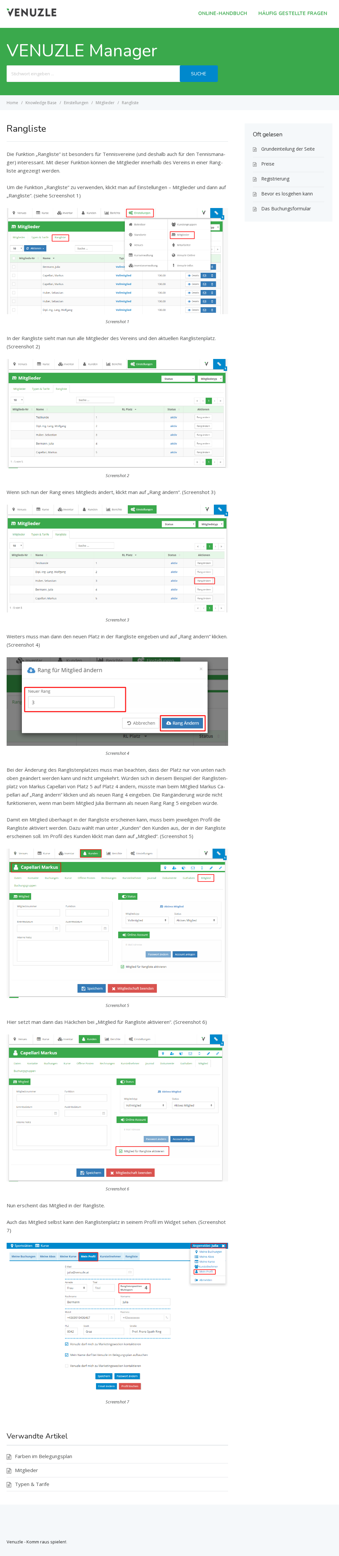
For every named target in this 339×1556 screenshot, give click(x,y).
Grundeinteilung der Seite (288, 149)
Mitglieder (26, 1470)
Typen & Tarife (32, 1484)
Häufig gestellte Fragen (293, 13)
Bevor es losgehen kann (287, 193)
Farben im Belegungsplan (43, 1456)
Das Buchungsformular (286, 208)
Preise (267, 164)
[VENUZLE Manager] (31, 14)
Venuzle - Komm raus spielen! (36, 1542)
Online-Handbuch (222, 13)
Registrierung (275, 179)
